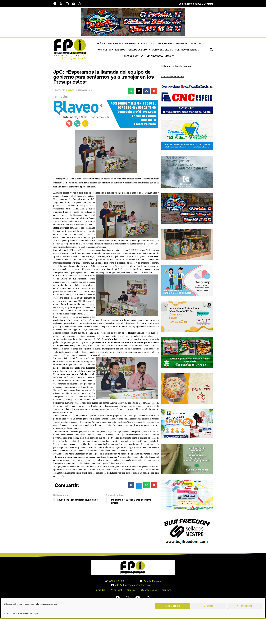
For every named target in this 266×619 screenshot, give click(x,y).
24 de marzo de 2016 (84, 90)
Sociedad (143, 43)
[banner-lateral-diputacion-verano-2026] (187, 171)
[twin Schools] (187, 316)
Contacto (166, 589)
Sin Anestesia (155, 55)
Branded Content (134, 55)
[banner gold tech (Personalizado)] (187, 423)
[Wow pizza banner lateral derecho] (187, 388)
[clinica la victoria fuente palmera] (187, 458)
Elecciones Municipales (122, 43)
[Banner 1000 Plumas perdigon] (187, 244)
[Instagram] (67, 4)
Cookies (7, 613)
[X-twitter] (61, 4)
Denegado (208, 605)
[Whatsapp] (79, 4)
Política (100, 43)
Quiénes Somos (149, 589)
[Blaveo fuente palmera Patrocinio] (106, 113)
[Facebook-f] (55, 4)
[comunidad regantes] (187, 134)
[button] (211, 49)
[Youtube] (73, 4)
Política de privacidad (20, 613)
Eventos (120, 49)
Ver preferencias (244, 605)
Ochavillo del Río (162, 49)
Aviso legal (33, 613)
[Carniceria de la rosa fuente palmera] (187, 208)
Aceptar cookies (172, 605)
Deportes (195, 43)
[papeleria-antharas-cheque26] (187, 494)
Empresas (182, 43)
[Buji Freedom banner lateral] (187, 530)
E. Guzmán (70, 90)
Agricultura (105, 49)
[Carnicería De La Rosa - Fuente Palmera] (133, 21)
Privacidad (100, 589)
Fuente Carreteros (187, 49)
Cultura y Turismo (162, 43)
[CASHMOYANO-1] (187, 352)
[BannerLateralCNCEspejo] (187, 98)
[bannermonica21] (187, 280)
